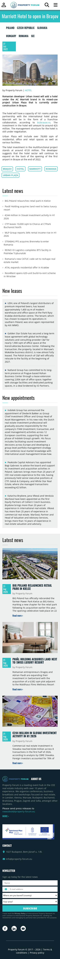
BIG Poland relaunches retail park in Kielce (28, 200)
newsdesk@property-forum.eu (18, 811)
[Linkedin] (14, 928)
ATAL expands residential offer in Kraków (27, 267)
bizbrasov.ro (43, 122)
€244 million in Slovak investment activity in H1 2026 (34, 734)
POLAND (10, 28)
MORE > (5, 816)
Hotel (28, 90)
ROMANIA (23, 36)
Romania (51, 168)
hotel (20, 168)
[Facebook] (5, 928)
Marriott (35, 168)
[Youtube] (23, 928)
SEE (33, 36)
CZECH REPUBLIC (26, 28)
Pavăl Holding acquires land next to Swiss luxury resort (34, 660)
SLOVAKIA (42, 28)
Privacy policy (37, 952)
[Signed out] (4, 6)
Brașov (7, 168)
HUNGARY (11, 36)
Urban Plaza (10, 175)
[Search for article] (47, 5)
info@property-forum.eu (19, 858)
